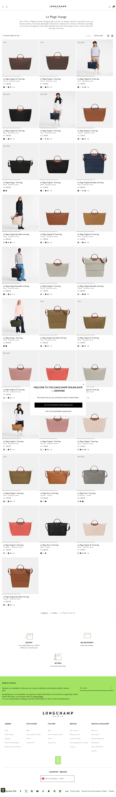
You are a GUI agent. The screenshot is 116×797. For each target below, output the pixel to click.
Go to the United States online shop (58, 405)
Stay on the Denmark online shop (58, 411)
